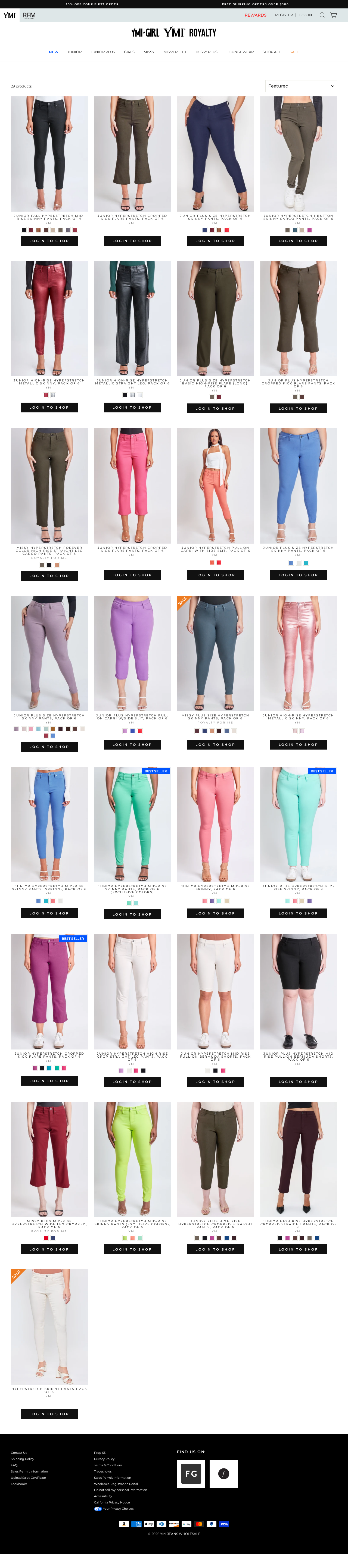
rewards (255, 15)
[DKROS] (31, 229)
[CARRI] (56, 1068)
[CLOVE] (67, 729)
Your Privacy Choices (117, 1509)
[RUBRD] (226, 229)
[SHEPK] (53, 901)
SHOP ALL (272, 52)
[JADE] (45, 729)
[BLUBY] (291, 562)
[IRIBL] (212, 901)
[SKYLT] (38, 729)
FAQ (14, 1465)
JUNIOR (74, 52)
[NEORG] (132, 1237)
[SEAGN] (306, 562)
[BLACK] (23, 229)
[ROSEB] (31, 729)
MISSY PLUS (206, 52)
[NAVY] (204, 229)
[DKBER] (60, 729)
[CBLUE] (226, 731)
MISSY (149, 52)
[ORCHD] (16, 729)
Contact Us (19, 1453)
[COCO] (45, 229)
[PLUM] (197, 731)
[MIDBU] (132, 731)
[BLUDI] (49, 1068)
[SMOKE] (53, 395)
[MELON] (212, 562)
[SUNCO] (204, 901)
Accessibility (103, 1496)
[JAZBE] (34, 1068)
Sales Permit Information (29, 1471)
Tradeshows (102, 1471)
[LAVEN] (302, 731)
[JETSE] (67, 229)
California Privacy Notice (112, 1502)
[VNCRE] (298, 562)
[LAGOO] (219, 901)
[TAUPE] (53, 229)
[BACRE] (226, 901)
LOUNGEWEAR (240, 52)
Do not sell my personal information (120, 1490)
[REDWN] (45, 395)
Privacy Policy (104, 1459)
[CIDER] (53, 729)
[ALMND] (56, 564)
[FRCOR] (132, 562)
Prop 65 (99, 1453)
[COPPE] (38, 229)
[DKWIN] (75, 229)
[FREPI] (64, 1068)
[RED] (45, 1237)
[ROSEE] (23, 729)
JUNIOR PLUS (103, 52)
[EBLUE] (53, 735)
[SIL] (139, 395)
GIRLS (129, 52)
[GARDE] (82, 729)
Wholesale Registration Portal (116, 1484)
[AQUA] (136, 903)
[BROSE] (309, 229)
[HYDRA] (125, 731)
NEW (53, 52)
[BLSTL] (294, 229)
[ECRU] (128, 1070)
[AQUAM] (128, 903)
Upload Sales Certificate (28, 1478)
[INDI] (226, 1237)
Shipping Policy (22, 1459)
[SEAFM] (139, 1237)
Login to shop (49, 241)
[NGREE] (125, 1237)
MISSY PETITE (175, 52)
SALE (294, 52)
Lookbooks (19, 1484)
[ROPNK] (294, 731)
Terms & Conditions (108, 1465)
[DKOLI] (60, 229)
